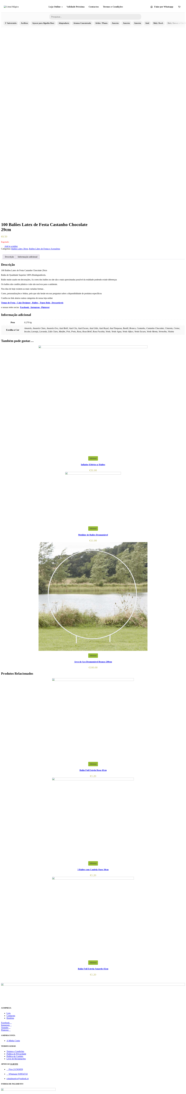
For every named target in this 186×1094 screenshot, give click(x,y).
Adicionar (93, 458)
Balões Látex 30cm (19, 249)
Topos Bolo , (46, 303)
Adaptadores (64, 23)
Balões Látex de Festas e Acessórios (44, 249)
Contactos (94, 6)
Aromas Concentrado (82, 23)
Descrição (9, 257)
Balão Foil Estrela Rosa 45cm (93, 770)
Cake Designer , (24, 303)
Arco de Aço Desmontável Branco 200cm (93, 662)
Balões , (36, 303)
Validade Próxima (76, 6)
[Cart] (179, 7)
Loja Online (55, 6)
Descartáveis (57, 303)
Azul (147, 23)
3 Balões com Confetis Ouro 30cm (93, 869)
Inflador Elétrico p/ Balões (93, 464)
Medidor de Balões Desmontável (93, 535)
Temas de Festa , (9, 303)
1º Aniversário (10, 23)
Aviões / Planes (101, 23)
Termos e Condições (113, 6)
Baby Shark (158, 23)
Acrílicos (24, 23)
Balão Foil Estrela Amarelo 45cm (93, 969)
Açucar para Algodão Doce (43, 23)
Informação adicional (27, 257)
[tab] (9, 256)
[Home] (11, 7)
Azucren (115, 23)
